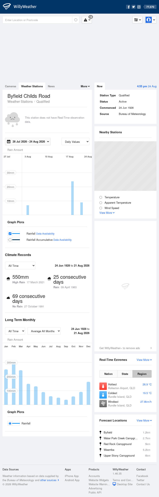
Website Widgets (99, 480)
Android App (72, 480)
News (51, 86)
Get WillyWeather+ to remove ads (119, 348)
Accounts (94, 476)
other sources (48, 480)
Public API (95, 492)
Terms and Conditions (123, 480)
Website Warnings (99, 484)
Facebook (142, 476)
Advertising (95, 488)
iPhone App (72, 476)
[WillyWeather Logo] (21, 6)
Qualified (43, 101)
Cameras (10, 86)
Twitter (140, 480)
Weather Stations (32, 86)
